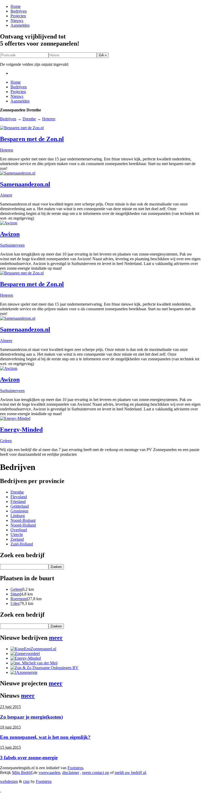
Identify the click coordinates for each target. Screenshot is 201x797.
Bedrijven (18, 11)
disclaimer (70, 772)
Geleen (6, 440)
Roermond (19, 599)
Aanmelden (20, 25)
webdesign (9, 781)
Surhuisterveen (12, 245)
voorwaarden (49, 772)
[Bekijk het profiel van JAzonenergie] (23, 672)
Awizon (10, 234)
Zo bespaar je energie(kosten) (31, 717)
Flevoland (18, 497)
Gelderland (19, 506)
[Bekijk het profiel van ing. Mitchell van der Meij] (34, 663)
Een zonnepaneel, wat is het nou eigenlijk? (45, 737)
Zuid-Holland (21, 544)
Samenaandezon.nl (25, 184)
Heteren (48, 119)
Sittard (15, 594)
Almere (6, 195)
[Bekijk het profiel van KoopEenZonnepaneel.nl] (33, 649)
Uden (15, 603)
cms (26, 781)
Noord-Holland (23, 525)
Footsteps (75, 768)
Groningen (19, 511)
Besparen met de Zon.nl (32, 138)
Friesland (18, 501)
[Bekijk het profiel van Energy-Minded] (25, 658)
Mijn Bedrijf (22, 772)
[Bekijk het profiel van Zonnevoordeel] (25, 653)
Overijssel (18, 530)
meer (56, 637)
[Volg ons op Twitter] (0, 790)
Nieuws (16, 20)
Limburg (17, 515)
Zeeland (17, 539)
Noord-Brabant (23, 520)
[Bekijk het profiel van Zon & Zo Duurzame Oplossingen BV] (44, 667)
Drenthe (29, 119)
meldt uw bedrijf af (130, 772)
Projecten (18, 16)
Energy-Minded (21, 429)
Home (15, 6)
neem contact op (95, 772)
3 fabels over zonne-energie (29, 757)
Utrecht (16, 534)
